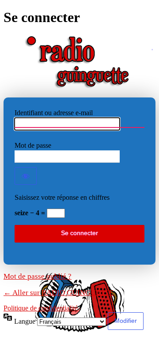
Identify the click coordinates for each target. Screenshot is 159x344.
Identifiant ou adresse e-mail (54, 112)
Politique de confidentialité (41, 308)
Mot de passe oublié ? (38, 276)
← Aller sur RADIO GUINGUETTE (59, 292)
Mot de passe (33, 145)
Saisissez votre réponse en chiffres (62, 197)
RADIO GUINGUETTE (79, 61)
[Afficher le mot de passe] (26, 176)
